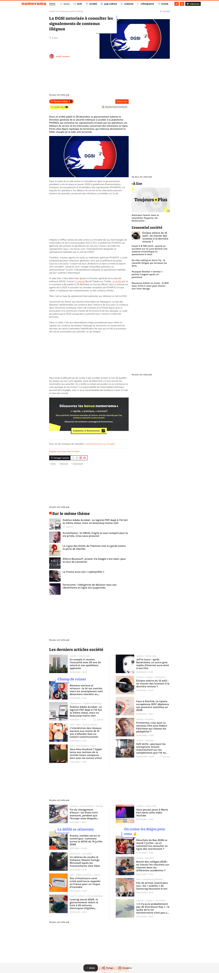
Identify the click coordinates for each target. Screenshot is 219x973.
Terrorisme (78, 463)
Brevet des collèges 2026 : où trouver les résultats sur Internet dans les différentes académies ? (152, 866)
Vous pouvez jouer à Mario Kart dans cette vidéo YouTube (152, 812)
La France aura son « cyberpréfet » (83, 571)
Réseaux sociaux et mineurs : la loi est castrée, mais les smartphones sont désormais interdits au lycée (86, 690)
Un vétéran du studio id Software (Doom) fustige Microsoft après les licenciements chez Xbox (85, 861)
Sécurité (64, 463)
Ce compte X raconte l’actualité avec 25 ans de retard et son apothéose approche (85, 664)
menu (52, 3)
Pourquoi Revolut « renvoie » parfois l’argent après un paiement (147, 274)
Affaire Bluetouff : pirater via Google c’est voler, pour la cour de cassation (94, 560)
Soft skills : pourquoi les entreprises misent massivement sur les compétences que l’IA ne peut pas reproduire (151, 748)
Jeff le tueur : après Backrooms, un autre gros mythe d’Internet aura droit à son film (152, 664)
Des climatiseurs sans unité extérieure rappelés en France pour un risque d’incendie (85, 883)
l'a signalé (80, 281)
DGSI (53, 463)
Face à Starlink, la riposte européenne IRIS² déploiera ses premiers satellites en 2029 (152, 706)
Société (166, 11)
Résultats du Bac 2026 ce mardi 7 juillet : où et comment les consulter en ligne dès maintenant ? (152, 844)
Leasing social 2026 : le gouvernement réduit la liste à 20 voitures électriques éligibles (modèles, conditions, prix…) (84, 904)
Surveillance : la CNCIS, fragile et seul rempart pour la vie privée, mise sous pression (95, 534)
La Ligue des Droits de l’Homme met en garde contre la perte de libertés (94, 547)
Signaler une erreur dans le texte (64, 451)
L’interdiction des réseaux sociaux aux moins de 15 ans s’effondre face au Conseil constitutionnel (85, 732)
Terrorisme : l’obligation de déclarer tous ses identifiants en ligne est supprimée (89, 586)
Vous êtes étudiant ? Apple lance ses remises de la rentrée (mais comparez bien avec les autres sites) (86, 753)
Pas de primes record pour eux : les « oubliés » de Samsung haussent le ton (152, 885)
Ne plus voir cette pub (59, 94)
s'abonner (194, 4)
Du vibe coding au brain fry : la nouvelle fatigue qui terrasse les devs (149, 263)
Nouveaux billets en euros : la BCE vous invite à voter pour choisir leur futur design (150, 286)
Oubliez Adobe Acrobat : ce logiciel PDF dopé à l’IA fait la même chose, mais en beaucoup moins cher (95, 521)
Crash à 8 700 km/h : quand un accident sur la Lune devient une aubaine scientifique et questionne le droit (149, 250)
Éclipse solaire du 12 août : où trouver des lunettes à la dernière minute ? (155, 237)
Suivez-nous (122, 101)
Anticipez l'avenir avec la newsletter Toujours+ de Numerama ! (145, 218)
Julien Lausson (63, 56)
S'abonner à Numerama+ (86, 430)
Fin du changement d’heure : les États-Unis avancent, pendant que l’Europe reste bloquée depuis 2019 (84, 814)
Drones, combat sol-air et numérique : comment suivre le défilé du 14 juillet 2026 (86, 840)
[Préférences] (182, 4)
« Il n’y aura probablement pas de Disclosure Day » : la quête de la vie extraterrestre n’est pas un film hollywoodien (152, 908)
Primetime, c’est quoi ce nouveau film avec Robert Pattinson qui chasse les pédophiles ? (151, 727)
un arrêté (116, 281)
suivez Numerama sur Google (99, 443)
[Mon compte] (176, 4)
